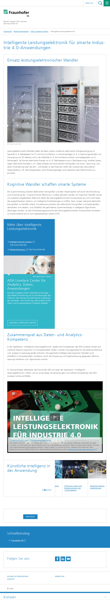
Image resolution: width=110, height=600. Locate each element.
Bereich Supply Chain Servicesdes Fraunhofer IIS (15, 22)
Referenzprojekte (21, 31)
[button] (43, 490)
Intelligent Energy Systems (21, 242)
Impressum (59, 576)
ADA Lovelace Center (39, 31)
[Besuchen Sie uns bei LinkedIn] (63, 559)
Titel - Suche (100, 3)
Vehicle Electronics (17, 250)
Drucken (30, 517)
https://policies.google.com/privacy (81, 449)
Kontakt (11, 579)
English (89, 3)
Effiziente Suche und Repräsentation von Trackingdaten (65, 488)
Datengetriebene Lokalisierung (90, 487)
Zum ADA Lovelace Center (22, 323)
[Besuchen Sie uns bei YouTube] (68, 559)
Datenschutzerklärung (17, 576)
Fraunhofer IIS (17, 540)
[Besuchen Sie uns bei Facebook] (57, 559)
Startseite (8, 31)
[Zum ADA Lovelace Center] (29, 265)
